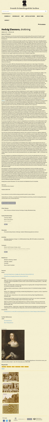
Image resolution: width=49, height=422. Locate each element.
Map (22, 16)
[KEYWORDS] (10, 414)
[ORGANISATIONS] (10, 392)
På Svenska (42, 24)
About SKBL (40, 16)
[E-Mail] (10, 420)
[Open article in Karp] (3, 368)
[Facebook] (4, 420)
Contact (6, 20)
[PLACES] (10, 403)
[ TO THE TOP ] (4, 329)
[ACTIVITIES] (10, 382)
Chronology (15, 16)
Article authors (30, 16)
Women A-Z (7, 16)
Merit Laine (4, 184)
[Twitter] (7, 420)
